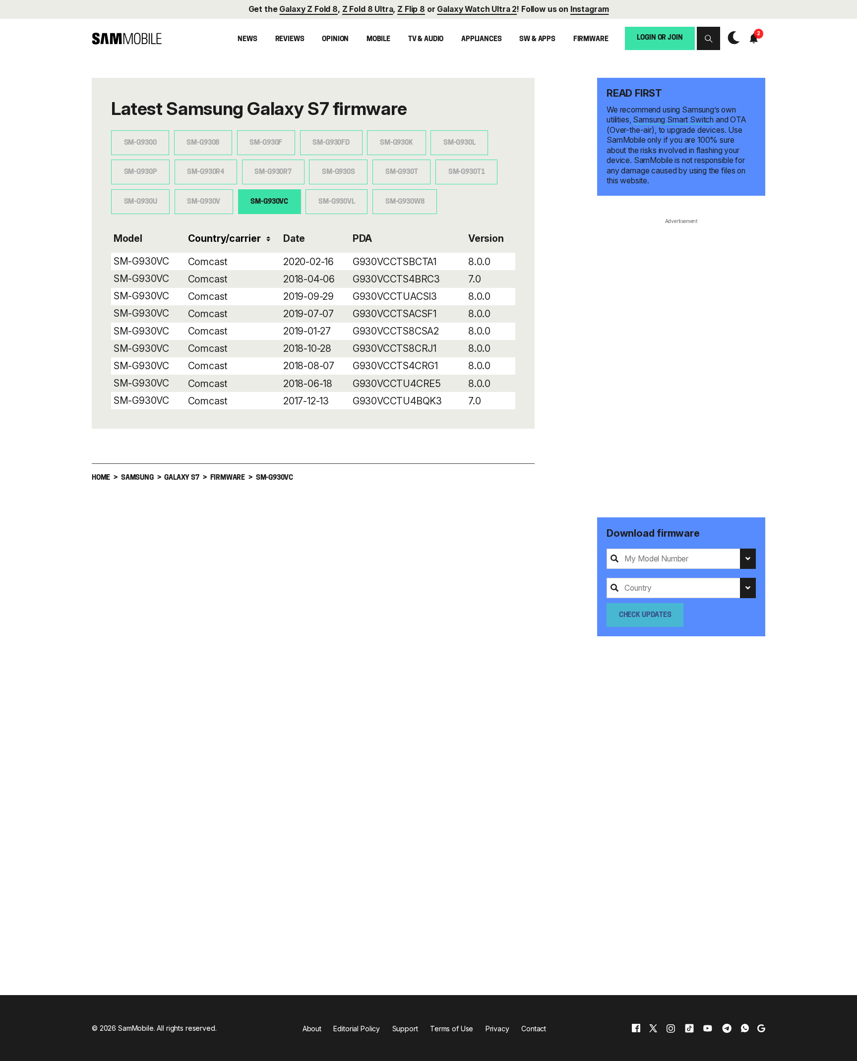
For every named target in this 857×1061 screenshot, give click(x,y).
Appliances (481, 39)
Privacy (497, 1028)
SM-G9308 (202, 143)
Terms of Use (451, 1028)
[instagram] (670, 1028)
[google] (761, 1028)
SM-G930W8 (405, 202)
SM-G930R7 (273, 172)
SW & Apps (537, 39)
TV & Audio (426, 39)
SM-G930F (265, 143)
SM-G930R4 (205, 172)
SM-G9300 (140, 143)
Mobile (378, 39)
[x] (653, 1028)
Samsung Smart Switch (673, 119)
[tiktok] (689, 1028)
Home (101, 478)
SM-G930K (396, 143)
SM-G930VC (269, 202)
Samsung (137, 478)
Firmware (591, 39)
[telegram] (727, 1028)
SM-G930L (459, 143)
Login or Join (659, 38)
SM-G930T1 (466, 172)
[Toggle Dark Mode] (731, 38)
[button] (708, 38)
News (247, 39)
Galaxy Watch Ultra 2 (477, 9)
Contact (533, 1028)
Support (405, 1028)
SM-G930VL (336, 202)
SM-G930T (401, 172)
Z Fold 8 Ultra (367, 9)
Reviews (290, 39)
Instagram (589, 9)
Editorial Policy (356, 1028)
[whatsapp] (745, 1028)
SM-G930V (203, 202)
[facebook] (636, 1028)
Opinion (335, 39)
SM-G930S (338, 172)
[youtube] (708, 1028)
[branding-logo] (127, 39)
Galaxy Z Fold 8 (308, 9)
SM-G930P (140, 172)
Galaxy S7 (181, 478)
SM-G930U (140, 202)
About (312, 1028)
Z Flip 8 (411, 9)
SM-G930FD (331, 143)
